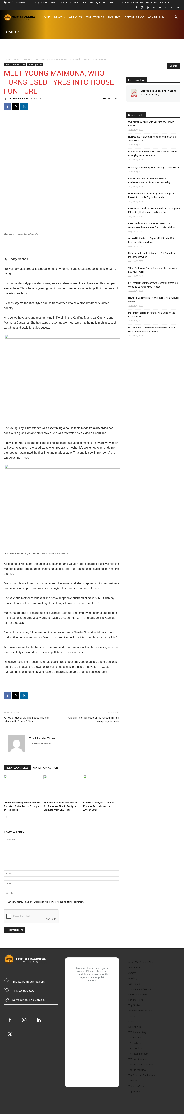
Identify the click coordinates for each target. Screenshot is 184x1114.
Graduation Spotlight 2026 (130, 2)
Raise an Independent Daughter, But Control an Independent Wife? (151, 255)
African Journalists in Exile (102, 2)
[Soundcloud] (160, 7)
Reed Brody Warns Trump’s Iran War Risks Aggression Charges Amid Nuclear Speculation (151, 225)
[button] (176, 17)
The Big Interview (137, 1069)
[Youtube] (177, 7)
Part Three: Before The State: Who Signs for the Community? (151, 315)
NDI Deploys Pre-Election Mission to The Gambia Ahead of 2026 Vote (152, 139)
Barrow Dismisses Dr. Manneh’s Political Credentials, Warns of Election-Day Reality (149, 180)
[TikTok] (166, 7)
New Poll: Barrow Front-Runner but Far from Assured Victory (154, 300)
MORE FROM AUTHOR (45, 767)
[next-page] (12, 817)
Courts (131, 1016)
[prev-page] (6, 817)
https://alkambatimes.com (40, 743)
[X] (171, 7)
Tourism (132, 1080)
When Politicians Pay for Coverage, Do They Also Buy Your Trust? (152, 270)
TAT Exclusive (135, 1042)
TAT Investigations (137, 1059)
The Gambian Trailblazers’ (141, 1075)
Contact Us (165, 2)
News (58, 17)
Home (46, 17)
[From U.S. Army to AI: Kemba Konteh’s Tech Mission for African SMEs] (101, 787)
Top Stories (95, 17)
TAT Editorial (134, 1037)
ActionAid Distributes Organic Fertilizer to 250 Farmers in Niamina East (151, 240)
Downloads (151, 2)
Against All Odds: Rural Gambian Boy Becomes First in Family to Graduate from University (60, 806)
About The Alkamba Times (74, 2)
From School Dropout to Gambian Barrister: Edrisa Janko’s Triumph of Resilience (22, 806)
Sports (11, 31)
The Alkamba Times (17, 98)
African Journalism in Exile (158, 90)
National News (135, 999)
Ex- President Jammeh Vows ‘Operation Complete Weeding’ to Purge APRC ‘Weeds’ (153, 285)
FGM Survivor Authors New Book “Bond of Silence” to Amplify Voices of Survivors (153, 153)
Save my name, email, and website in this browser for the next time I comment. (46, 902)
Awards (132, 972)
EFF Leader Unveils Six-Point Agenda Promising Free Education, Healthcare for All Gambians (154, 210)
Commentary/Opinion (139, 989)
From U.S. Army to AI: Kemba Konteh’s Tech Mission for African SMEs (98, 806)
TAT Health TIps (136, 1048)
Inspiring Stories (35, 64)
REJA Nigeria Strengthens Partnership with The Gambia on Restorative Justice (151, 329)
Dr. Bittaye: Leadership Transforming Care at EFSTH (153, 167)
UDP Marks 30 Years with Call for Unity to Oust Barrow (151, 124)
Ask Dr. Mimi (156, 17)
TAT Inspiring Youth (138, 1053)
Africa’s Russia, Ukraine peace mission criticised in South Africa (26, 719)
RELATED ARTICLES (17, 767)
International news (137, 994)
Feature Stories (30, 59)
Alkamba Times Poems (140, 1010)
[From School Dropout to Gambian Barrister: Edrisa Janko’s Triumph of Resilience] (22, 787)
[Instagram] (142, 7)
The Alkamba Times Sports (142, 1064)
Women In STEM (136, 1086)
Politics (114, 17)
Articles (75, 17)
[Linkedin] (148, 7)
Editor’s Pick (134, 17)
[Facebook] (136, 7)
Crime (131, 1021)
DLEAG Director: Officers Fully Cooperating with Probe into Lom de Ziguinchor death (151, 195)
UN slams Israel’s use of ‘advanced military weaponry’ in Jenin (93, 719)
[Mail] (154, 7)
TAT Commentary (137, 1032)
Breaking (132, 978)
